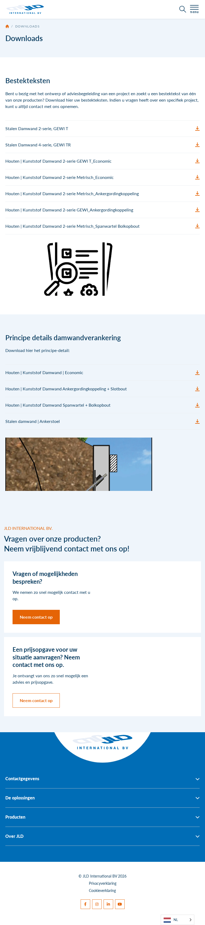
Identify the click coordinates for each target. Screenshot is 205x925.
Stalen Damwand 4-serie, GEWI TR (38, 145)
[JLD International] (25, 9)
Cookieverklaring (102, 890)
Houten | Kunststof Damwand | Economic (44, 372)
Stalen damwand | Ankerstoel (32, 421)
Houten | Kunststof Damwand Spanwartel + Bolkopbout (58, 405)
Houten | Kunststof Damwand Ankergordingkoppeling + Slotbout (66, 389)
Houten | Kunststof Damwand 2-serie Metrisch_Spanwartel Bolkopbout (72, 226)
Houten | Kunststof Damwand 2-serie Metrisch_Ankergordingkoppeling (72, 193)
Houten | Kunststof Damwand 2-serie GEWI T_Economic (58, 161)
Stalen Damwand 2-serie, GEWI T (36, 128)
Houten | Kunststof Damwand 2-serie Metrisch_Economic (59, 177)
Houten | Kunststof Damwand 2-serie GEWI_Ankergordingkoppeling (69, 210)
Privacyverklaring (102, 883)
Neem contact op (36, 617)
